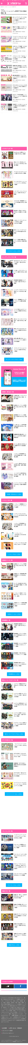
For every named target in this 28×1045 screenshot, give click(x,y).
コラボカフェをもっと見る (14, 251)
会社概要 (4, 1028)
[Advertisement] (14, 130)
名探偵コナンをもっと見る (14, 614)
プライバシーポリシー (8, 1033)
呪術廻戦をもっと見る (14, 674)
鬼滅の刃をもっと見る (14, 945)
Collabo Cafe (14, 3)
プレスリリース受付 (7, 1030)
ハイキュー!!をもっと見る (14, 554)
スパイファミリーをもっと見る (14, 794)
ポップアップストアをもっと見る (14, 359)
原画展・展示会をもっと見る (14, 494)
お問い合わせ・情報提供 (15, 1028)
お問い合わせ (15, 1015)
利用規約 (14, 1041)
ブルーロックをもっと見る (14, 885)
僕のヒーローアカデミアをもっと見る (14, 734)
